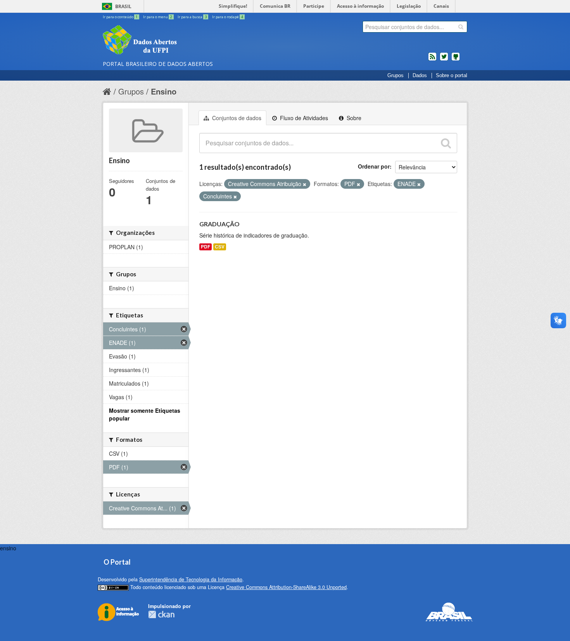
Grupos (395, 75)
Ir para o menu (157, 16)
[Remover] (304, 184)
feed (432, 60)
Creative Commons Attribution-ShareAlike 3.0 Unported (286, 587)
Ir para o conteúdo (120, 16)
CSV (220, 246)
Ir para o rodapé (227, 16)
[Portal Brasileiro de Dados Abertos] (186, 40)
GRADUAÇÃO (219, 223)
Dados (420, 75)
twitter (444, 60)
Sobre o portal (451, 75)
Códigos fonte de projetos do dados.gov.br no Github (455, 60)
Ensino (163, 91)
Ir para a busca (192, 16)
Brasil (123, 6)
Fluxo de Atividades (303, 118)
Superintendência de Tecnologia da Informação (190, 579)
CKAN (161, 614)
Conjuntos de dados (236, 118)
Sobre (353, 118)
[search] (460, 27)
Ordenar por (374, 166)
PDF (205, 246)
